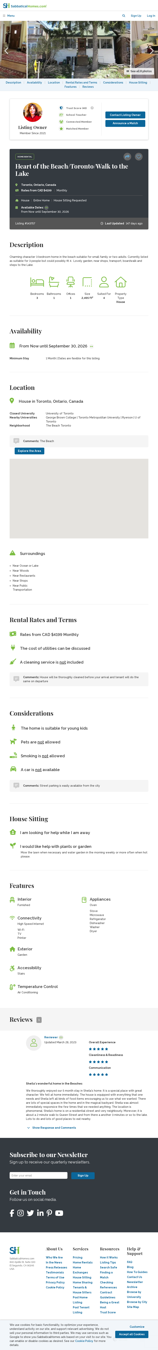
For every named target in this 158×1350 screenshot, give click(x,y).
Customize (137, 1326)
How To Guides (137, 1272)
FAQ (129, 1262)
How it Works (109, 1257)
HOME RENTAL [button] (25, 157)
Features (70, 86)
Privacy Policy (55, 1282)
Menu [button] (11, 15)
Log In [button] (151, 15)
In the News (54, 1262)
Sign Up (83, 1175)
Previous (7, 50)
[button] (123, 16)
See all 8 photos (141, 71)
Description (13, 82)
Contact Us (134, 1277)
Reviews (88, 86)
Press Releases (56, 1267)
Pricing (77, 1257)
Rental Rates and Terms (81, 82)
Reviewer (51, 1037)
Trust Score (108, 1312)
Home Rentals (82, 1262)
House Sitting (138, 82)
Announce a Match (125, 123)
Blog (130, 1267)
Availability (34, 82)
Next (151, 50)
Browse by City (137, 1302)
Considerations (113, 82)
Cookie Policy (84, 1341)
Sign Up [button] (136, 15)
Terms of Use (55, 1277)
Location (54, 82)
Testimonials (55, 1272)
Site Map (133, 1307)
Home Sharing (82, 1282)
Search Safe (108, 1267)
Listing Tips (108, 1262)
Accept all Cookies (132, 1334)
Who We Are (54, 1257)
